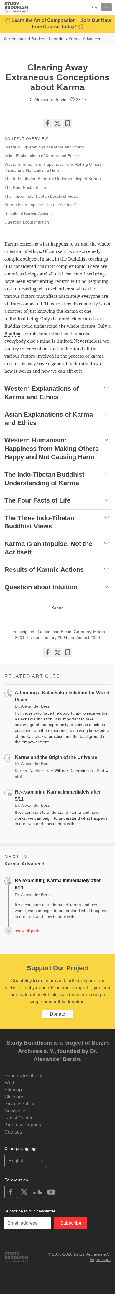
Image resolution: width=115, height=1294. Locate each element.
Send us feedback (23, 1075)
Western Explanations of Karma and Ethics (44, 147)
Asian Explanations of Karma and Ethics (41, 155)
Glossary (13, 1096)
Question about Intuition (26, 222)
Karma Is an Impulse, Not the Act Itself (40, 204)
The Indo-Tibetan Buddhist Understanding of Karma (52, 178)
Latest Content (19, 1117)
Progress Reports (22, 1124)
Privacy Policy (19, 1103)
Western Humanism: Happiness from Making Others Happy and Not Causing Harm (53, 167)
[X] (57, 123)
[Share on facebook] (47, 123)
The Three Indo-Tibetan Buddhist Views (41, 196)
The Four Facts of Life (25, 187)
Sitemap (13, 1089)
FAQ (9, 1082)
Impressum (100, 1259)
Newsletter (15, 1110)
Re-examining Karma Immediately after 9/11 (58, 884)
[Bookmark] (67, 123)
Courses (13, 1131)
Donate (57, 1013)
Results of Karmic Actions (28, 213)
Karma (57, 607)
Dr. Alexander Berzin (47, 99)
